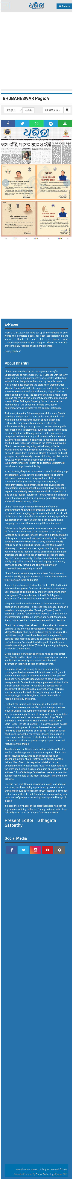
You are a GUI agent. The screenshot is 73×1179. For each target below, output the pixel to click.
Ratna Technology (45, 1174)
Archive (65, 6)
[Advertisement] (36, 50)
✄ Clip (28, 110)
